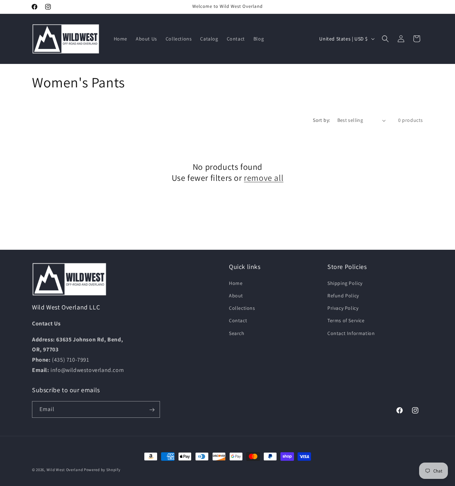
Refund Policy (343, 295)
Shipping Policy (345, 283)
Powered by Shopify (102, 469)
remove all (263, 177)
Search (237, 333)
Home (235, 283)
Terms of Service (346, 320)
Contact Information (351, 333)
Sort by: (321, 120)
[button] (385, 39)
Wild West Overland (65, 469)
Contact (238, 320)
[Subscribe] (152, 409)
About (236, 295)
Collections (242, 308)
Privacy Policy (342, 308)
